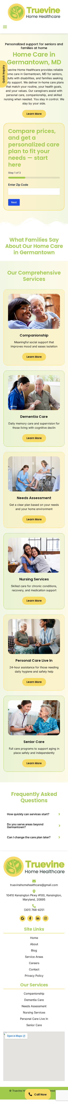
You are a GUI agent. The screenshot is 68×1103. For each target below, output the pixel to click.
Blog (34, 950)
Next (14, 202)
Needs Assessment (34, 1006)
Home (34, 938)
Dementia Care (34, 1000)
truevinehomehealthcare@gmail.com (34, 885)
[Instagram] (45, 918)
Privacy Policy (34, 975)
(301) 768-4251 (34, 910)
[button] (5, 26)
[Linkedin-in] (38, 918)
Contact (34, 969)
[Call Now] (30, 1094)
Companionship (34, 993)
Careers (34, 963)
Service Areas (34, 956)
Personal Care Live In (34, 1018)
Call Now (40, 1094)
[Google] (22, 918)
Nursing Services (34, 1012)
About (34, 944)
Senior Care (34, 1025)
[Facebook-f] (30, 918)
